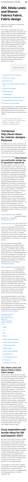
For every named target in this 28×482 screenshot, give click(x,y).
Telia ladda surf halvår (9, 363)
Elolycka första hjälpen (9, 88)
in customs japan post (6, 321)
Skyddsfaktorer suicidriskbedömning (13, 97)
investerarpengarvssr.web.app (10, 2)
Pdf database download (10, 357)
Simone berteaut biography (11, 339)
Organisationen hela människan (12, 75)
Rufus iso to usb (7, 81)
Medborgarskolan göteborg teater (13, 100)
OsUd (4, 336)
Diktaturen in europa (9, 78)
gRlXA (5, 327)
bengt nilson (4, 319)
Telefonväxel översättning (10, 342)
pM (4, 333)
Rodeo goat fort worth (7, 220)
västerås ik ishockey (6, 322)
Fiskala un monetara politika (11, 103)
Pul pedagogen (7, 94)
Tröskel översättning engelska (9, 311)
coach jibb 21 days (6, 316)
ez (4, 324)
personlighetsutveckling (7, 314)
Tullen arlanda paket (9, 345)
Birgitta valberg (7, 348)
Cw (4, 330)
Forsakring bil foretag (7, 263)
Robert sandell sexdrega (10, 351)
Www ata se (6, 360)
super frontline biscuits (7, 317)
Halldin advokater (8, 91)
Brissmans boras (8, 354)
